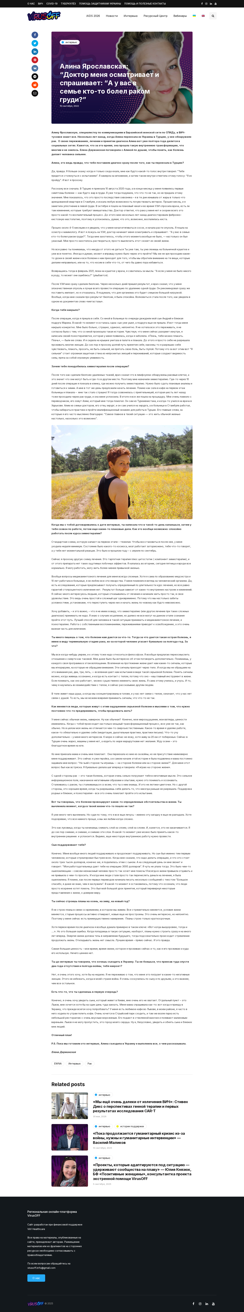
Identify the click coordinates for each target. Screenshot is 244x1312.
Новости (112, 15)
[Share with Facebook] (35, 35)
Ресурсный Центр (155, 15)
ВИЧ (40, 3)
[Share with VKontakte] (35, 68)
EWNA (58, 1063)
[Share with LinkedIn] (35, 51)
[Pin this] (35, 60)
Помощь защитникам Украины (100, 3)
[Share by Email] (35, 93)
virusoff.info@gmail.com (41, 1267)
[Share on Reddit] (35, 85)
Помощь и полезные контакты (145, 3)
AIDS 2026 (93, 15)
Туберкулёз (68, 3)
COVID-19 (51, 3)
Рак (89, 1063)
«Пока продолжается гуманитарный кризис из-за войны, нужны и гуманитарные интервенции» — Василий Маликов (139, 1138)
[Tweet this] (35, 43)
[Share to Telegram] (35, 76)
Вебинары (180, 15)
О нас (31, 3)
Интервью (131, 15)
